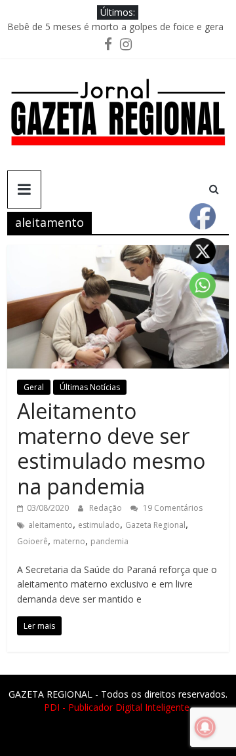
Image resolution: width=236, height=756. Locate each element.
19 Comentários (172, 507)
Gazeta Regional (155, 524)
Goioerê (32, 541)
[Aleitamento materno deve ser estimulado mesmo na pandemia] (118, 253)
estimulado (99, 524)
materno (69, 541)
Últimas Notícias (90, 387)
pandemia (109, 541)
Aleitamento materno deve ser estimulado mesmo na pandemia (111, 448)
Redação (106, 507)
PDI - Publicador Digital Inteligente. (117, 707)
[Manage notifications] (205, 727)
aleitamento (50, 524)
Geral (34, 387)
